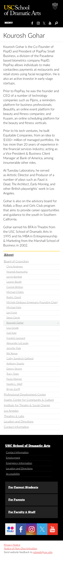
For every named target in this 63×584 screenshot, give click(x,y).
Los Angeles (11, 411)
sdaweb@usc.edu (42, 552)
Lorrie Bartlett (14, 277)
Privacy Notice (12, 545)
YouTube (50, 22)
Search (56, 22)
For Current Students (23, 487)
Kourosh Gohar (15, 322)
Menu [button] (9, 22)
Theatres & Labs (14, 416)
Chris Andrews (14, 266)
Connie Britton (14, 287)
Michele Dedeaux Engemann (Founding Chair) (32, 302)
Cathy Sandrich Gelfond (19, 358)
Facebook (32, 22)
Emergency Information (19, 463)
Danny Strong (14, 369)
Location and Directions (18, 421)
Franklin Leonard (15, 338)
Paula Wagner (14, 379)
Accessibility (13, 474)
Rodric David (13, 297)
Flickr (10, 529)
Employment (13, 458)
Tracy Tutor (12, 374)
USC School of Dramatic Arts (27, 446)
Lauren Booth (14, 282)
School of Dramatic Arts (21, 9)
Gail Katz (11, 333)
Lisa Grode (12, 328)
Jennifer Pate (13, 348)
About (9, 254)
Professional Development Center (25, 394)
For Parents (16, 499)
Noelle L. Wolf (14, 384)
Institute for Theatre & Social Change (27, 405)
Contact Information (16, 427)
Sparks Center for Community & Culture (29, 400)
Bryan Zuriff (13, 389)
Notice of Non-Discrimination (20, 548)
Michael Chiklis (15, 292)
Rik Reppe (12, 353)
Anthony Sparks (15, 363)
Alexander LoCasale (17, 343)
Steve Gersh (13, 317)
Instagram (38, 22)
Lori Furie (11, 312)
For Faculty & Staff (21, 512)
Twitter (44, 22)
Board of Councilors (16, 261)
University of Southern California (55, 6)
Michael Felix (13, 307)
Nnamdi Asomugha (17, 272)
